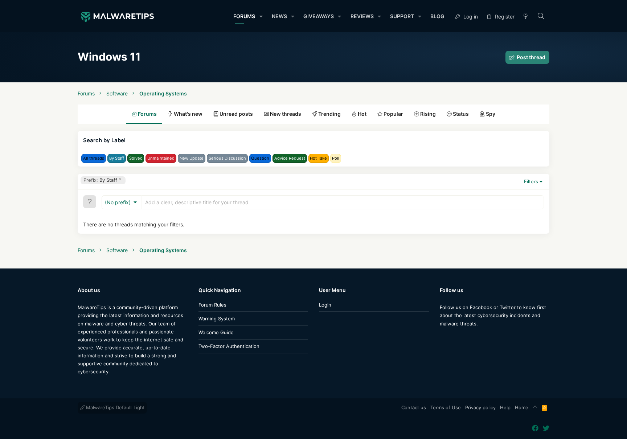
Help (505, 407)
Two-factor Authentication (228, 346)
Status (460, 114)
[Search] (541, 16)
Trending (329, 114)
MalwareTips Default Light (115, 407)
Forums (147, 114)
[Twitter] (454, 338)
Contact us (413, 407)
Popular (392, 114)
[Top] (535, 408)
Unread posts (235, 114)
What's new (187, 114)
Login (325, 305)
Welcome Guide (216, 332)
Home (521, 407)
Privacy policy (480, 407)
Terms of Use (445, 407)
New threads (285, 114)
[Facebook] (443, 338)
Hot (361, 114)
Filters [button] (531, 181)
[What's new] (526, 16)
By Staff (100, 180)
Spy (490, 114)
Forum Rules (212, 305)
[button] (261, 16)
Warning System (216, 318)
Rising (427, 114)
